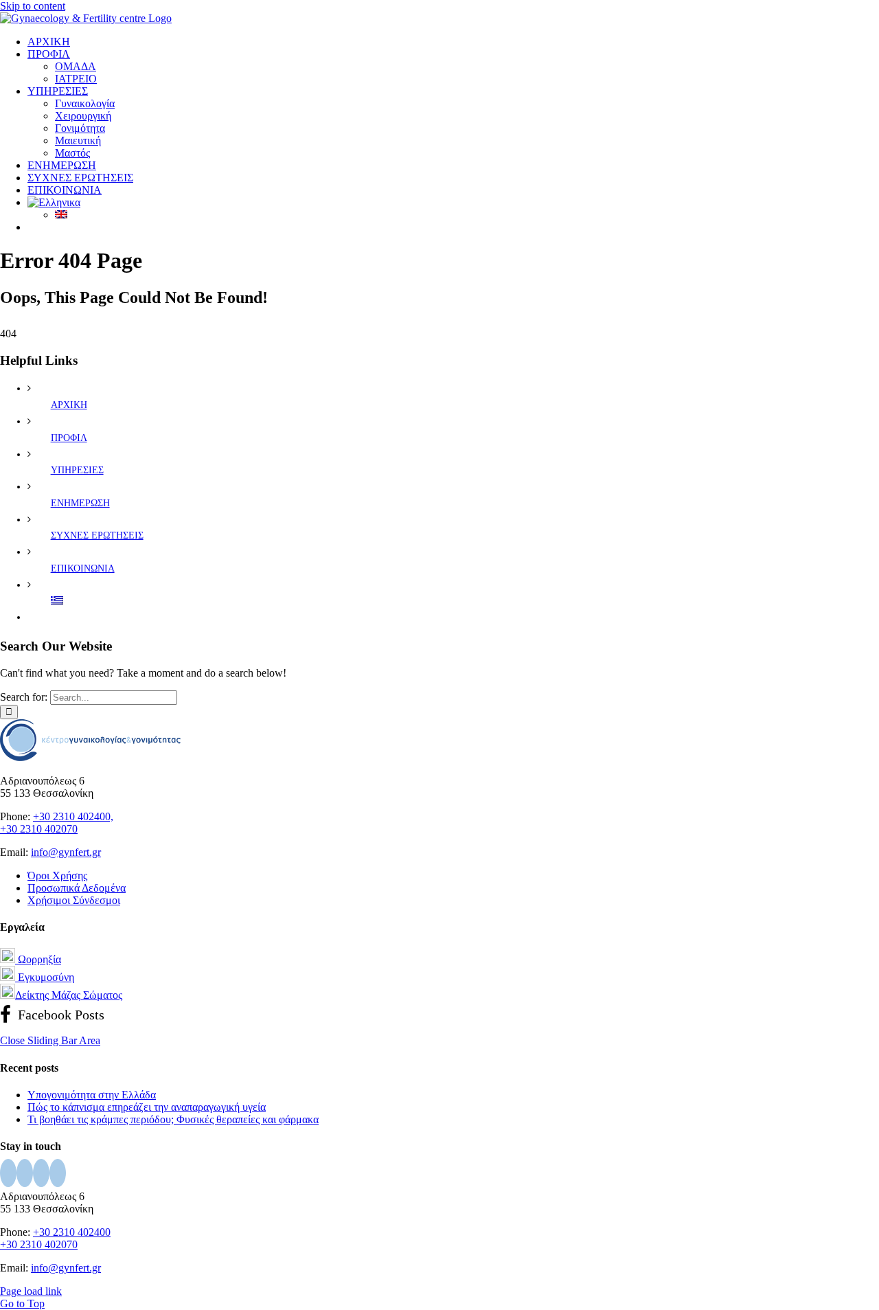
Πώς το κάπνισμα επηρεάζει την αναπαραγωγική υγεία (146, 1107)
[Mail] (57, 1173)
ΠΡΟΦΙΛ (69, 438)
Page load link (31, 1291)
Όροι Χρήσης (57, 875)
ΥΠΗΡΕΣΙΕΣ (77, 470)
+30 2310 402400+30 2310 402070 (55, 1238)
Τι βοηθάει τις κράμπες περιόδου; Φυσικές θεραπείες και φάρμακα (173, 1119)
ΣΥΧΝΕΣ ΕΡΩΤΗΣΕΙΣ (97, 535)
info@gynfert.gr (66, 852)
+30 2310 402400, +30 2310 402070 (56, 823)
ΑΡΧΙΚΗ (69, 405)
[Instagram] (41, 1173)
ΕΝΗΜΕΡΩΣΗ (80, 503)
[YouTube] (24, 1173)
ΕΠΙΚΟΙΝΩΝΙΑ (83, 568)
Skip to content (32, 6)
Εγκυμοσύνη (44, 977)
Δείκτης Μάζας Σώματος (68, 995)
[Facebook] (8, 1173)
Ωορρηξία (38, 959)
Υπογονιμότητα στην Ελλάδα (91, 1094)
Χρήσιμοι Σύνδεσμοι (73, 900)
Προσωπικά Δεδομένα (76, 888)
